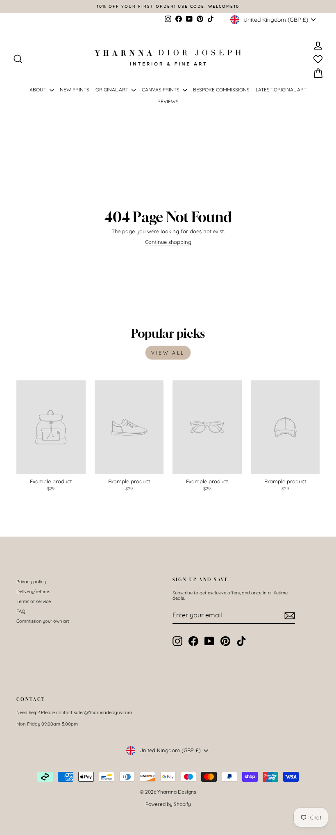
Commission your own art (42, 621)
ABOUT (39, 89)
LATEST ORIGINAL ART (281, 89)
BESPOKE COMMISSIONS (221, 89)
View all (168, 353)
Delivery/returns (33, 591)
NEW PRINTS (74, 89)
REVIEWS (168, 101)
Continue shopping (168, 242)
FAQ (20, 611)
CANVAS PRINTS (161, 89)
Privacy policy (31, 582)
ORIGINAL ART (112, 89)
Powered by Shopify (168, 804)
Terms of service (33, 601)
